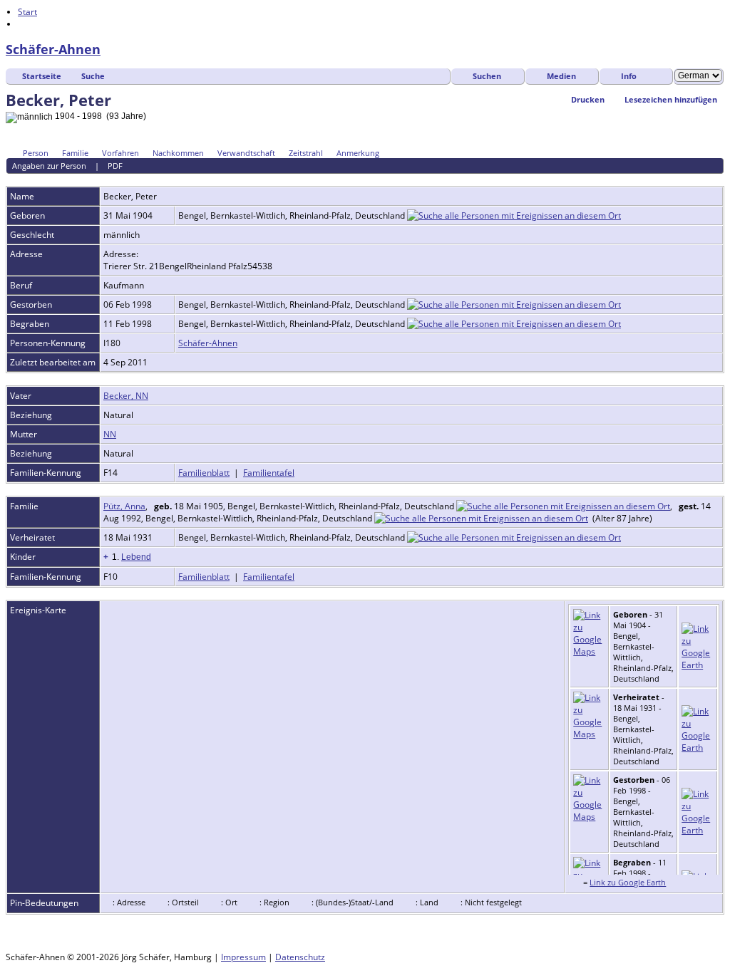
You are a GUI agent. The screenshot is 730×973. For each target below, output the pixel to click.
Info (629, 76)
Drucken (588, 99)
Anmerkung (357, 152)
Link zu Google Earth (628, 882)
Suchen (487, 76)
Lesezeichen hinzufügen (670, 99)
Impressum (243, 957)
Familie (75, 152)
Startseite (41, 76)
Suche (93, 76)
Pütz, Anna (124, 506)
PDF (115, 165)
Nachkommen (178, 152)
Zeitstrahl (306, 152)
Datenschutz (300, 957)
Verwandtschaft (246, 152)
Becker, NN (125, 396)
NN (109, 434)
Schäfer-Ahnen (53, 49)
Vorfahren (120, 152)
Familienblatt (204, 473)
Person (35, 152)
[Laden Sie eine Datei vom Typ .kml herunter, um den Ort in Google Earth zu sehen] (698, 665)
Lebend (136, 557)
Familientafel (268, 473)
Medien (561, 76)
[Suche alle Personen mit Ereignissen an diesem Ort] (514, 215)
